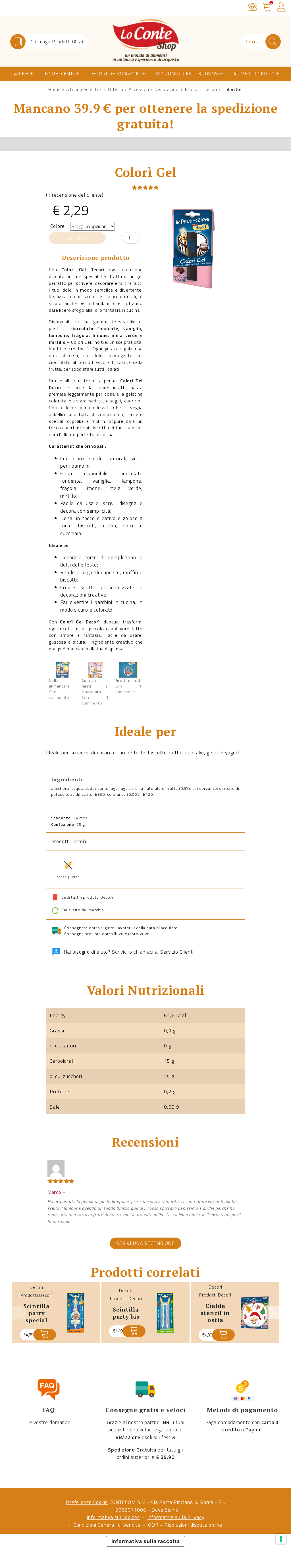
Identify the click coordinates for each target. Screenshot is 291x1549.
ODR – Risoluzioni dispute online (185, 1525)
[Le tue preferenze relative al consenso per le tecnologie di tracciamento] (281, 1539)
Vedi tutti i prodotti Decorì (87, 897)
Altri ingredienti (82, 89)
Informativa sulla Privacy (175, 1517)
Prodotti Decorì (201, 89)
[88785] (44, 1334)
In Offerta (113, 89)
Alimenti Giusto (254, 73)
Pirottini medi (128, 680)
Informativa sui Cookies (113, 1517)
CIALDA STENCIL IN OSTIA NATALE (215, 1316)
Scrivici (120, 952)
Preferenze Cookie (87, 1502)
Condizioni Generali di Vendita (107, 1525)
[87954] (223, 1335)
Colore (57, 226)
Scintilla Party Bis (126, 1313)
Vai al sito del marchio (82, 910)
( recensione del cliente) (74, 195)
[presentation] (19, 1312)
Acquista (77, 238)
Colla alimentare (59, 683)
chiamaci (143, 952)
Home (54, 89)
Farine (19, 73)
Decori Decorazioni (115, 73)
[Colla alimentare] (62, 670)
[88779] (133, 1331)
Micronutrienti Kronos (187, 73)
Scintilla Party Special (36, 1313)
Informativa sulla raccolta (145, 1541)
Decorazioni (167, 89)
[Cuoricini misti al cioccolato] (95, 670)
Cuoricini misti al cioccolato (95, 686)
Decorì (36, 1287)
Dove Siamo (165, 1510)
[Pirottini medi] (128, 670)
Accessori (139, 89)
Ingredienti (58, 73)
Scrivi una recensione (145, 1243)
